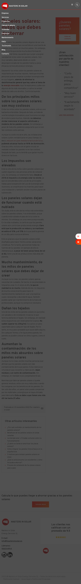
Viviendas (5, 30)
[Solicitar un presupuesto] (78, 236)
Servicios (5, 17)
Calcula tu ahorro (8, 25)
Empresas (5, 34)
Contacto (5, 54)
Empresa (5, 13)
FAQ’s (4, 42)
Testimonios (6, 46)
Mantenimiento (7, 38)
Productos (6, 21)
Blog (3, 50)
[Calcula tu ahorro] (78, 242)
